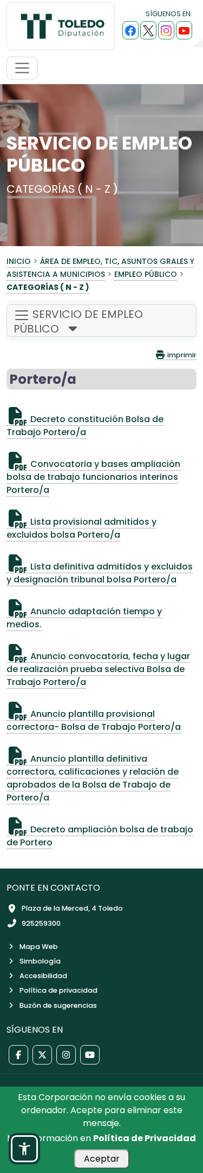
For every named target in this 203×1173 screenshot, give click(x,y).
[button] (24, 1148)
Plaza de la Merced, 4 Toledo (72, 908)
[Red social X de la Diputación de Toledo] (42, 1054)
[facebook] (130, 30)
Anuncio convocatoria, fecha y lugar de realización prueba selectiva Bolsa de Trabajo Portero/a (98, 669)
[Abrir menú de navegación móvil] (22, 68)
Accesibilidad (43, 975)
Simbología (40, 961)
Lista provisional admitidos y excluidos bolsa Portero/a (81, 528)
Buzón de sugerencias (58, 1005)
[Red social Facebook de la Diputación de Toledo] (18, 1054)
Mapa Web (38, 946)
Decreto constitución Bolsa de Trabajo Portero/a (84, 425)
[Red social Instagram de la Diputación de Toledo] (66, 1054)
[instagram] (166, 30)
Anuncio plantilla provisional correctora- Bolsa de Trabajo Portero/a (93, 720)
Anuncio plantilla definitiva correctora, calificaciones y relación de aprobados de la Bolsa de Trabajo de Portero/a (92, 778)
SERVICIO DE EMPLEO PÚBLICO (78, 321)
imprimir (181, 355)
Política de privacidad (58, 990)
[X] (148, 30)
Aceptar (102, 1158)
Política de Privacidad (144, 1138)
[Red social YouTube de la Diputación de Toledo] (90, 1054)
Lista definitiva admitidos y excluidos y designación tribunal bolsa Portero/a (99, 573)
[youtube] (184, 30)
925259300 (41, 923)
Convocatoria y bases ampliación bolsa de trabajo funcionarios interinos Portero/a (93, 477)
